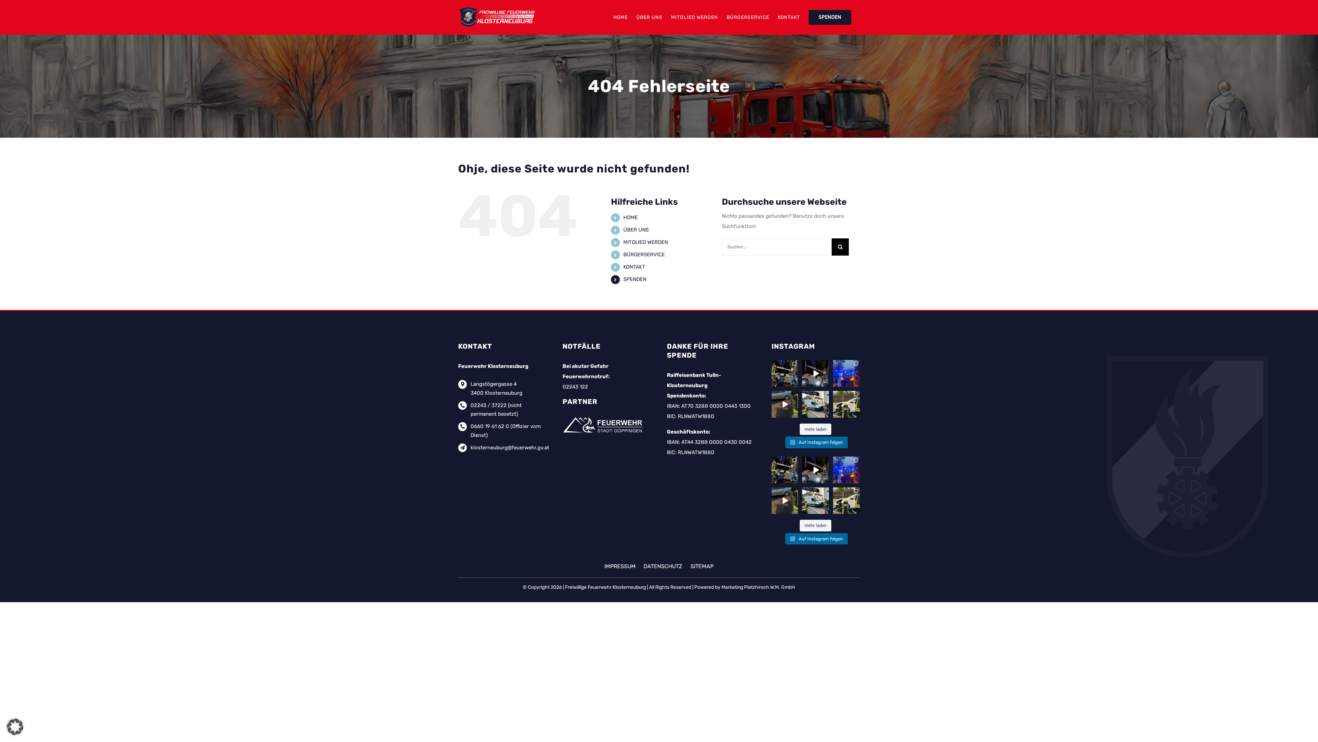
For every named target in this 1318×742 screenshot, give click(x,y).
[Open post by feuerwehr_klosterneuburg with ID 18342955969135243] (846, 404)
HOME (630, 217)
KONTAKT (634, 267)
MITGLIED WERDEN (645, 242)
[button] (15, 727)
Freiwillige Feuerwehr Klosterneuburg (605, 587)
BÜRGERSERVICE (644, 254)
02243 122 (575, 387)
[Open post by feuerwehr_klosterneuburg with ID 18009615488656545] (815, 373)
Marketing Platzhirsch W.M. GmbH (758, 587)
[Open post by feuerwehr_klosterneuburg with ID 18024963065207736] (846, 373)
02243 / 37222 (489, 405)
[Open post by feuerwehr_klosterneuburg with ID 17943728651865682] (785, 404)
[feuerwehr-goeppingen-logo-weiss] (604, 417)
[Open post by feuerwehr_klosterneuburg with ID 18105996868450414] (785, 373)
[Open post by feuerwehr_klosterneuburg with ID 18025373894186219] (815, 404)
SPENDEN (634, 279)
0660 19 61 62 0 (490, 426)
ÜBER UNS (636, 230)
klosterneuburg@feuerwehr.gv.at (510, 448)
